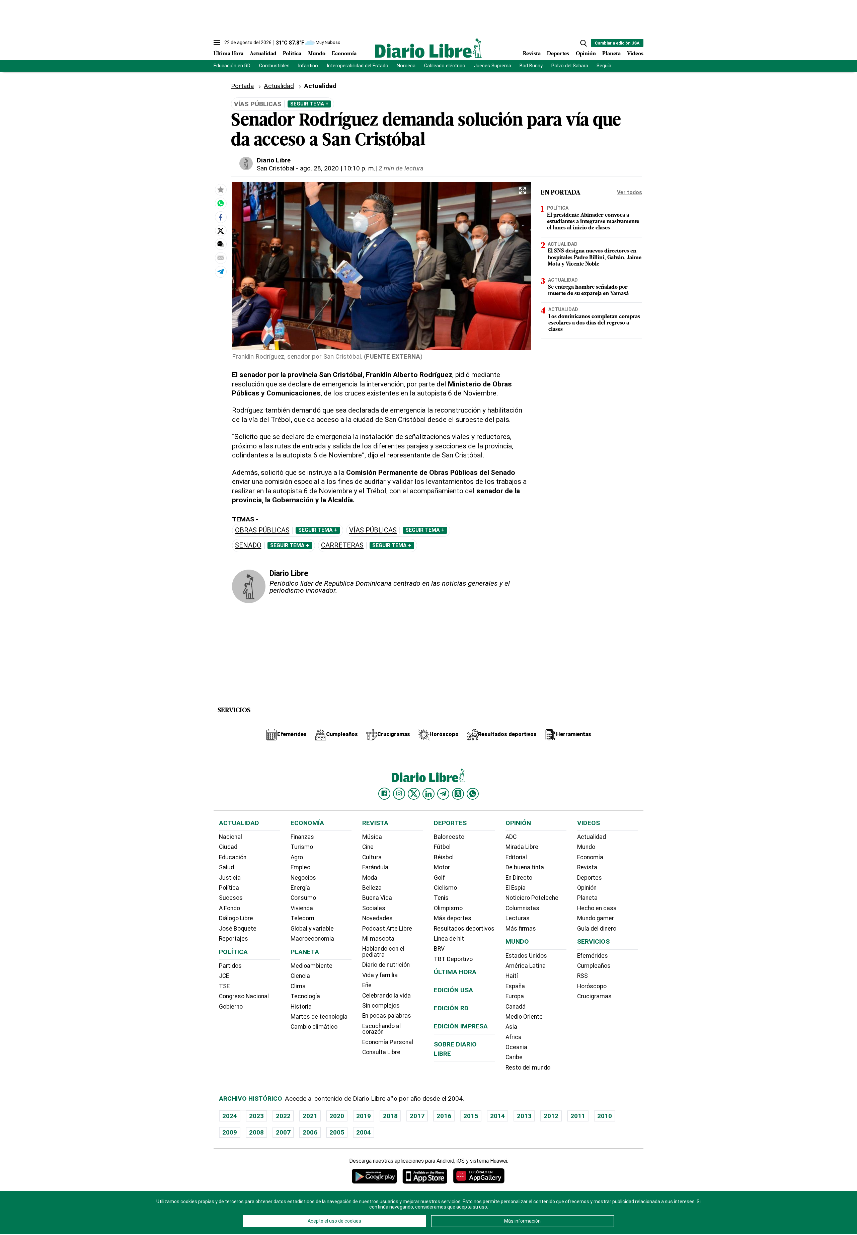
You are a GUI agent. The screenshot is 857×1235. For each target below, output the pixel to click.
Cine (368, 847)
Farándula (375, 867)
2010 (604, 1116)
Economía (344, 54)
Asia (511, 1026)
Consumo (303, 897)
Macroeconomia (312, 938)
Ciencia (300, 975)
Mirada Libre (521, 847)
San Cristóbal (275, 168)
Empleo (300, 867)
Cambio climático (314, 1026)
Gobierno (231, 1006)
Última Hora (228, 54)
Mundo (316, 54)
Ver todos (629, 192)
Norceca (406, 66)
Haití (511, 975)
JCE (224, 975)
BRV (439, 948)
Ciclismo (445, 887)
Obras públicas (262, 530)
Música (372, 836)
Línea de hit (449, 938)
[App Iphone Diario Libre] (425, 1176)
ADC (511, 836)
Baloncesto (449, 836)
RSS (582, 975)
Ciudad (228, 847)
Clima (298, 986)
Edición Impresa (461, 1026)
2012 (551, 1116)
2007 (283, 1132)
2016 (444, 1116)
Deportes (558, 54)
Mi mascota (378, 938)
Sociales (373, 908)
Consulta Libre (381, 1052)
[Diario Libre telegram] (443, 793)
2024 (229, 1116)
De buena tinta (524, 867)
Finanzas (302, 836)
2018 (390, 1116)
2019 (363, 1116)
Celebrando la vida (386, 995)
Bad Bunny (531, 66)
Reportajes (233, 938)
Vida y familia (380, 975)
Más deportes (452, 918)
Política (292, 54)
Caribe (514, 1057)
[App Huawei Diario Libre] (479, 1176)
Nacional (230, 836)
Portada (242, 86)
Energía (300, 887)
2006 (310, 1132)
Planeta (611, 54)
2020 (336, 1116)
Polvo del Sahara (569, 66)
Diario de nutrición (386, 964)
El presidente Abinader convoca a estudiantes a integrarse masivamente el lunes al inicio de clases (593, 221)
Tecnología (305, 996)
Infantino (308, 66)
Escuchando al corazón (381, 1029)
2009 (229, 1132)
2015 (470, 1116)
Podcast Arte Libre (387, 928)
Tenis (441, 897)
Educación (232, 857)
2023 (256, 1116)
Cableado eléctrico (444, 66)
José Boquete (237, 928)
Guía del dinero (596, 928)
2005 (336, 1132)
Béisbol (444, 857)
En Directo (518, 877)
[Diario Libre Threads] (458, 793)
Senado (248, 545)
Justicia (230, 877)
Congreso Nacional (244, 996)
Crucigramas (594, 996)
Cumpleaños (594, 965)
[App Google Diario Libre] (374, 1176)
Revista (532, 54)
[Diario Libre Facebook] (384, 794)
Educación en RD (232, 66)
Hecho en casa (597, 908)
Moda (369, 877)
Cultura (372, 857)
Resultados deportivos (464, 928)
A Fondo (229, 908)
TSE (224, 986)
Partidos (230, 965)
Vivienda (302, 908)
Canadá (515, 1006)
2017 (417, 1116)
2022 (283, 1116)
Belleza (372, 887)
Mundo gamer (595, 918)
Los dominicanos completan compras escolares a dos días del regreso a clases (594, 323)
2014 (497, 1116)
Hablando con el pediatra (383, 951)
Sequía (604, 66)
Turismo (302, 847)
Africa (513, 1037)
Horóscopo (592, 986)
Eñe (367, 985)
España (515, 986)
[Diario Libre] (428, 48)
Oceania (516, 1047)
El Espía (515, 887)
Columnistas (522, 908)
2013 (524, 1116)
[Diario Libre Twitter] (414, 793)
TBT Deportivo (453, 959)
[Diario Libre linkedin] (428, 793)
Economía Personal (387, 1042)
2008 (256, 1132)
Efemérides (592, 955)
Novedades (377, 918)
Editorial (516, 857)
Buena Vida (377, 897)
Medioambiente (311, 965)
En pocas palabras (386, 1015)
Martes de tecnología (319, 1016)
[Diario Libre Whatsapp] (473, 793)
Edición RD (451, 1008)
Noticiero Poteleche (531, 897)
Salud (226, 867)
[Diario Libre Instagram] (399, 794)
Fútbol (442, 847)
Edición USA (453, 990)
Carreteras (342, 545)
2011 (577, 1116)
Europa (514, 996)
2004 (363, 1132)
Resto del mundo (527, 1067)
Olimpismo (448, 908)
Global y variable (312, 928)
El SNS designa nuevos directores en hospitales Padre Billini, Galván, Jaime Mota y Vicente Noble (594, 257)
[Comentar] (220, 244)
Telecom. (303, 918)
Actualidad (263, 54)
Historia (301, 1006)
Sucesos (231, 897)
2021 (310, 1116)
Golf (439, 877)
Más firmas (520, 928)
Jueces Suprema (492, 66)
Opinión (586, 54)
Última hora (455, 972)
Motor (442, 867)
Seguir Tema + (309, 104)
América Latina (525, 965)
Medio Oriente (524, 1016)
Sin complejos (381, 1005)
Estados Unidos (526, 955)
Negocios (303, 877)
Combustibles (274, 66)
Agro (297, 857)
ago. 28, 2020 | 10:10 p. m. (337, 168)
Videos (635, 54)
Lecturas (517, 918)
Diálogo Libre (236, 918)
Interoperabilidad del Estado (357, 66)
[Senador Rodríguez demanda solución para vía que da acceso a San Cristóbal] (220, 203)
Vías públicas (373, 530)
